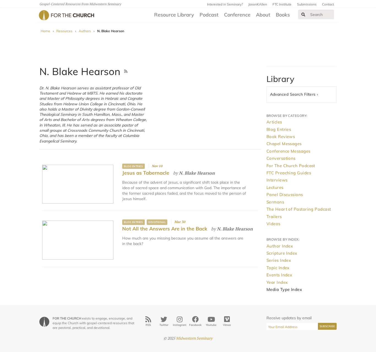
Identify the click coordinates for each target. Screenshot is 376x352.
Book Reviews (280, 136)
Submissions (307, 4)
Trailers (274, 216)
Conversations (281, 158)
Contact (328, 4)
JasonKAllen (257, 4)
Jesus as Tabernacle (145, 173)
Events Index (279, 274)
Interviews (277, 180)
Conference (237, 15)
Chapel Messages (284, 143)
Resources (64, 31)
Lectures (275, 187)
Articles (274, 122)
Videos (273, 223)
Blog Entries (133, 166)
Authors (85, 31)
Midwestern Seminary (194, 338)
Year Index (277, 282)
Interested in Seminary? (225, 4)
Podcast (209, 15)
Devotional (157, 222)
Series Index (278, 260)
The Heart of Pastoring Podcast (298, 209)
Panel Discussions (284, 194)
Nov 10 (157, 166)
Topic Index (278, 267)
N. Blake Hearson (197, 173)
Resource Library (174, 15)
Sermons (275, 202)
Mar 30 (179, 222)
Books (283, 15)
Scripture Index (281, 253)
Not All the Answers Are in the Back (164, 229)
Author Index (279, 246)
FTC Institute (282, 4)
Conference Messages (288, 151)
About (263, 15)
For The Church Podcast (290, 165)
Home (45, 31)
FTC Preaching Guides (288, 172)
